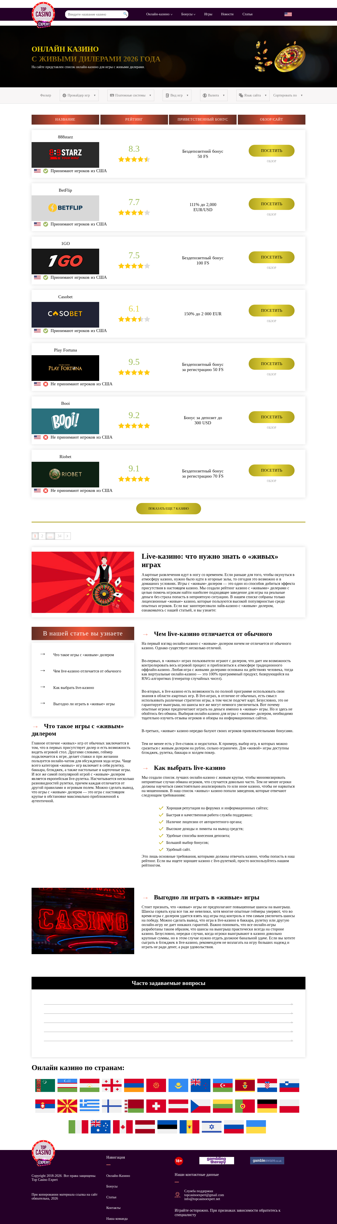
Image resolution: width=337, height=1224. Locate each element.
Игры (208, 14)
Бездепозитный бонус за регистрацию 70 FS (203, 473)
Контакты (113, 1208)
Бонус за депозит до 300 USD (203, 420)
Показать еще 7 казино (169, 508)
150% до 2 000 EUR (203, 313)
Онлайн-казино (158, 14)
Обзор (271, 161)
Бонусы (187, 14)
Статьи (248, 14)
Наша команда (117, 1219)
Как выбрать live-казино (73, 688)
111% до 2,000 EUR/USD (202, 207)
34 (59, 536)
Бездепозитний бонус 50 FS (202, 154)
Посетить (271, 150)
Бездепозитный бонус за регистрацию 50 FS (203, 367)
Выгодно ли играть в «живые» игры (84, 704)
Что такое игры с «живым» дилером (83, 655)
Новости (227, 14)
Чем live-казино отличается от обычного (87, 671)
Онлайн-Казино (118, 1176)
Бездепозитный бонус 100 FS (203, 260)
